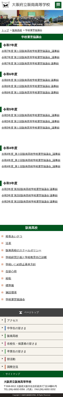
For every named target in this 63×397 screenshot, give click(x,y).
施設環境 (11, 292)
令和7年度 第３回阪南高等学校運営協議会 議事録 (30, 63)
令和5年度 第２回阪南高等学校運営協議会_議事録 (30, 121)
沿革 (8, 243)
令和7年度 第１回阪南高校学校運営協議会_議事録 (30, 51)
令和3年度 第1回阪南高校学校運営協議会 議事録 (30, 201)
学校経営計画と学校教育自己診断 (26, 257)
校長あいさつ (14, 236)
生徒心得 (11, 271)
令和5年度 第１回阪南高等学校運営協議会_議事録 (30, 127)
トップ (5, 30)
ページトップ (31, 312)
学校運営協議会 (15, 299)
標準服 (10, 285)
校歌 (8, 278)
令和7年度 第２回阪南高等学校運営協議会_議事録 (30, 57)
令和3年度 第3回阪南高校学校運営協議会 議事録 (30, 189)
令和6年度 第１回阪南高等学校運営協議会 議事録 (30, 92)
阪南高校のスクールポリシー (23, 250)
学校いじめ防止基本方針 (21, 264)
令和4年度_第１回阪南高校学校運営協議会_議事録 (31, 166)
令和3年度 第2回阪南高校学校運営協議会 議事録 (30, 195)
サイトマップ (12, 373)
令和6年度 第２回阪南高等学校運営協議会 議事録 (30, 86)
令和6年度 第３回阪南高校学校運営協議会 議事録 (30, 80)
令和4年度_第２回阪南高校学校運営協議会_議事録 (31, 160)
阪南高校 (17, 30)
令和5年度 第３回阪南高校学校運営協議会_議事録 (30, 115)
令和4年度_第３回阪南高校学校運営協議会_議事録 (31, 154)
